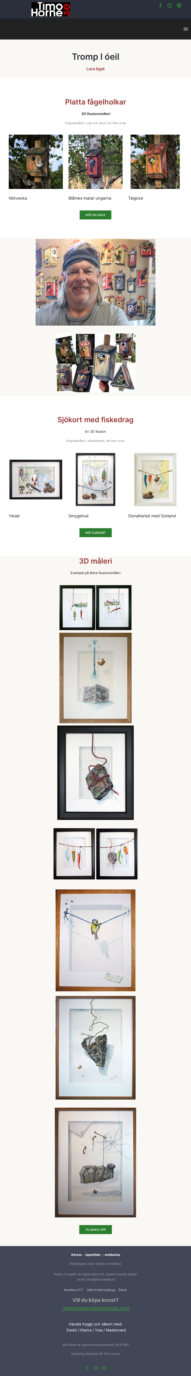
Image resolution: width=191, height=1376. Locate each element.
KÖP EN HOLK (95, 215)
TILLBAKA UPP (95, 1229)
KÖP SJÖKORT (95, 533)
